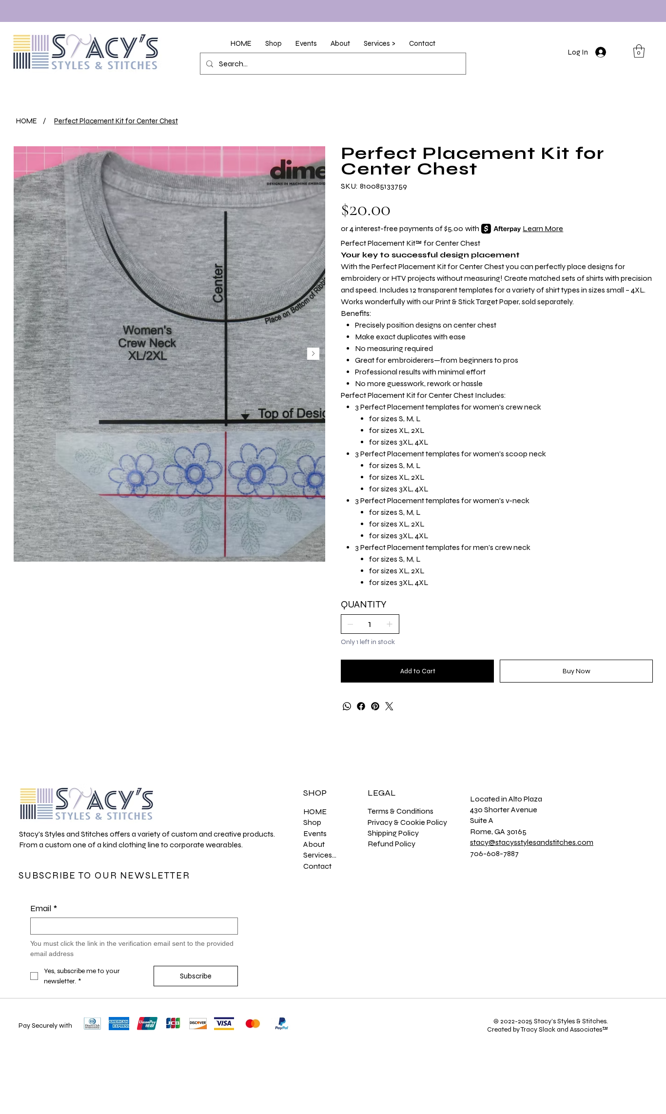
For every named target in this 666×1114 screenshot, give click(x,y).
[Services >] (349, 855)
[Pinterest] (375, 706)
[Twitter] (389, 706)
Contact (317, 866)
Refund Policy (391, 843)
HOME (315, 811)
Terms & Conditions (400, 811)
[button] (273, 43)
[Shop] (349, 822)
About (314, 844)
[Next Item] (313, 354)
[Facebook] (361, 706)
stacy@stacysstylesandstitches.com (531, 842)
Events (315, 833)
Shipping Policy (393, 833)
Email (43, 908)
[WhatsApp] (347, 706)
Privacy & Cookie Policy (407, 822)
